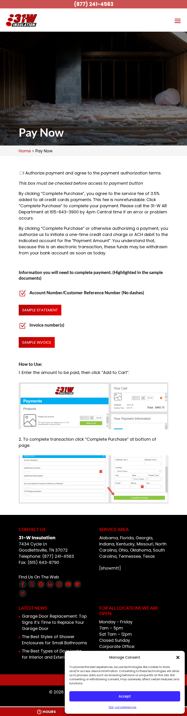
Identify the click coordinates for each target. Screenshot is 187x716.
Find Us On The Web (39, 577)
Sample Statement (40, 310)
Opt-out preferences (122, 707)
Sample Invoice (36, 342)
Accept (125, 696)
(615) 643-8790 (43, 562)
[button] (178, 657)
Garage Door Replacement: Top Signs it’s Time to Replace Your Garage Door (54, 622)
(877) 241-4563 (93, 4)
